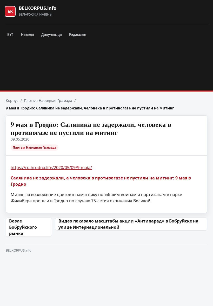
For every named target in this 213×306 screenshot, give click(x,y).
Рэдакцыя (77, 34)
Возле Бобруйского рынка (23, 227)
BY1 (10, 34)
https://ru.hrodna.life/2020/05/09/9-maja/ (51, 167)
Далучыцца (51, 34)
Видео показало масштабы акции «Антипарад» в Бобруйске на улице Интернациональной (128, 224)
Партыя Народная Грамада (48, 100)
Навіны (27, 34)
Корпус (12, 100)
